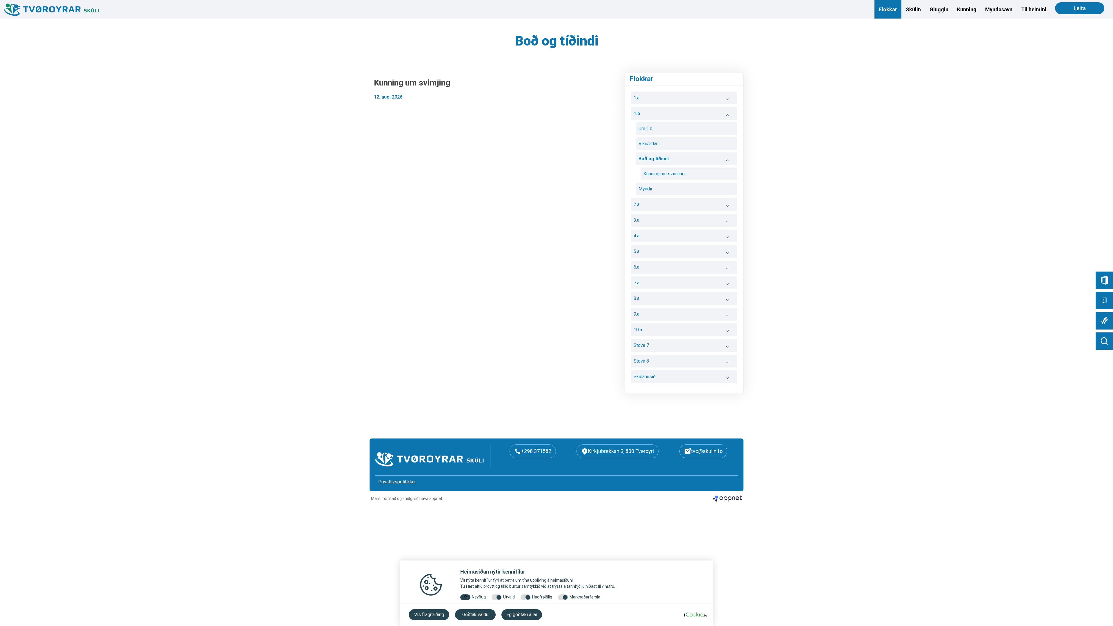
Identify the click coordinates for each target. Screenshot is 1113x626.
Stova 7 (641, 345)
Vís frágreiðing (429, 614)
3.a (636, 220)
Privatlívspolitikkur (397, 482)
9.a (636, 314)
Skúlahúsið (645, 376)
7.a (636, 282)
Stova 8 (641, 361)
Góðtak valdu (475, 614)
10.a (638, 329)
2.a (636, 204)
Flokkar (888, 9)
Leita (1080, 8)
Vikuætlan (649, 143)
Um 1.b (645, 128)
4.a (636, 236)
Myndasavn (998, 9)
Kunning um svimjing (664, 173)
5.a (636, 251)
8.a (636, 298)
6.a (636, 267)
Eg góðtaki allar (521, 614)
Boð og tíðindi (654, 158)
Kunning (966, 9)
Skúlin (913, 9)
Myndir (645, 189)
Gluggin (939, 9)
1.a (636, 98)
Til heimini (1033, 9)
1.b (637, 113)
